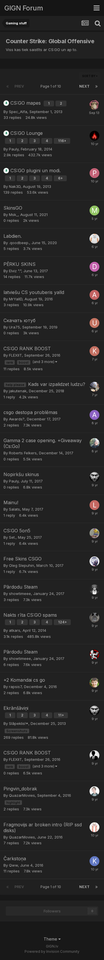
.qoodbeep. (19, 242)
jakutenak (18, 391)
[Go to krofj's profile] (94, 861)
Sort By (89, 76)
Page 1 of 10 (51, 86)
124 (61, 622)
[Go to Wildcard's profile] (94, 827)
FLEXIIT (15, 355)
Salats (14, 509)
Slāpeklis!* (18, 723)
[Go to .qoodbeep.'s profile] (94, 239)
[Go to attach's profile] (94, 387)
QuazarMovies (22, 795)
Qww (13, 865)
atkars (14, 630)
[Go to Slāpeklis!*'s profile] (94, 618)
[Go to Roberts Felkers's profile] (94, 443)
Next (84, 86)
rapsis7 (15, 686)
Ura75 (14, 327)
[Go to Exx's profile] (94, 589)
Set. (12, 537)
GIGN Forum (23, 8)
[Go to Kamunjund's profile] (94, 351)
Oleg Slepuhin (21, 565)
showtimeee (20, 593)
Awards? (17, 419)
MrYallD (15, 299)
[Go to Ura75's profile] (94, 323)
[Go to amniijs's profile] (94, 533)
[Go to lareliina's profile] (94, 505)
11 (60, 715)
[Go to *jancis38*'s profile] (94, 791)
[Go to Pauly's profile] (94, 477)
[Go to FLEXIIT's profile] (94, 755)
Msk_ (13, 214)
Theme (51, 939)
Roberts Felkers (23, 453)
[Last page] (96, 86)
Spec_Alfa (18, 111)
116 (61, 141)
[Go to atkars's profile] (94, 654)
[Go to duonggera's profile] (94, 267)
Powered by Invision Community (52, 951)
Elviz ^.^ (15, 270)
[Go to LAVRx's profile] (94, 136)
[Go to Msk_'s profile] (94, 210)
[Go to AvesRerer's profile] (94, 295)
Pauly (13, 149)
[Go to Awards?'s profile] (94, 415)
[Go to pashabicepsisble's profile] (94, 173)
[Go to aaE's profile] (94, 105)
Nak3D (15, 186)
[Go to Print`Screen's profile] (94, 561)
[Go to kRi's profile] (94, 682)
